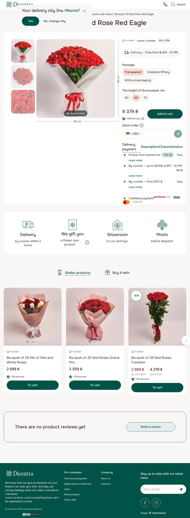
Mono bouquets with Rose (96, 14)
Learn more (135, 160)
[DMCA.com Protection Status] (31, 514)
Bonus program (72, 494)
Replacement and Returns (77, 483)
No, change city (55, 21)
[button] (27, 342)
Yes (30, 21)
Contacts (106, 483)
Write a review (151, 427)
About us (105, 478)
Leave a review (146, 40)
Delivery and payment (75, 478)
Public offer (70, 499)
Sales (67, 489)
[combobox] (132, 133)
